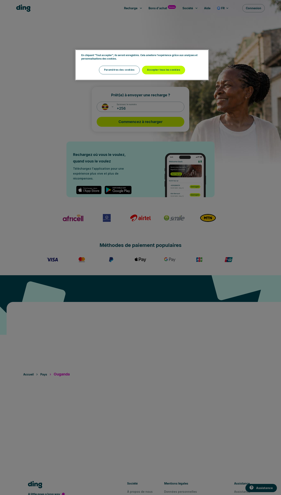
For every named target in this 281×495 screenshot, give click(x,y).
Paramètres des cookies (119, 69)
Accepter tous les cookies (163, 69)
